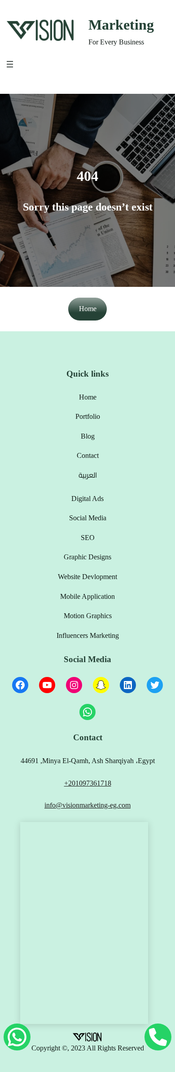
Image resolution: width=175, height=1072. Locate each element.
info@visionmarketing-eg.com (87, 805)
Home (87, 308)
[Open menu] (9, 64)
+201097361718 (87, 783)
